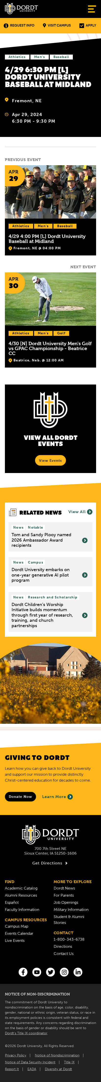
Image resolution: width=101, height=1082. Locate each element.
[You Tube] (36, 972)
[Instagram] (64, 972)
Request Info (22, 25)
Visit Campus (59, 25)
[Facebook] (23, 972)
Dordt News (64, 888)
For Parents (64, 895)
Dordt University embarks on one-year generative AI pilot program (41, 575)
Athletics (17, 57)
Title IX (69, 1062)
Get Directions (47, 863)
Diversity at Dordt (58, 1069)
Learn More (54, 796)
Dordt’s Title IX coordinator (26, 1033)
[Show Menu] (92, 9)
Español (12, 902)
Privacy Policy (15, 1055)
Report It (12, 1069)
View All (77, 511)
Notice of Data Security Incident (30, 1062)
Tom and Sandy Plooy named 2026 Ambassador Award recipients (41, 540)
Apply (91, 25)
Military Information (71, 909)
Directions (63, 946)
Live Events (15, 940)
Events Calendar (19, 933)
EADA (31, 1069)
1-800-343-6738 (69, 939)
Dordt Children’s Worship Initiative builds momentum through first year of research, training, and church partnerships (42, 615)
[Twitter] (50, 972)
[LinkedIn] (78, 972)
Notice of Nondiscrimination (57, 1055)
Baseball (61, 57)
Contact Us (64, 953)
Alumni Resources (21, 895)
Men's (39, 57)
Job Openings (66, 902)
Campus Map (16, 926)
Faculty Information (22, 909)
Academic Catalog (21, 888)
